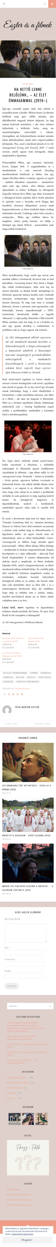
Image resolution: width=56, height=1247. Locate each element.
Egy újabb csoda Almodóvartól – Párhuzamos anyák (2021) (22, 1037)
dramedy (46, 673)
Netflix (31, 677)
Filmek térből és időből (17, 1082)
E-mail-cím (10, 959)
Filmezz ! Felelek (14, 1087)
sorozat (8, 682)
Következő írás (42, 724)
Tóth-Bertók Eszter (22, 688)
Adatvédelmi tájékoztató (22, 1234)
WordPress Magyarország (19, 1204)
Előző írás (11, 724)
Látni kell (28, 84)
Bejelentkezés (14, 1189)
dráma (34, 673)
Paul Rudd (45, 677)
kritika (20, 677)
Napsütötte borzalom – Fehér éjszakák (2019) (26, 835)
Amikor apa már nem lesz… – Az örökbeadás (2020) (22, 1061)
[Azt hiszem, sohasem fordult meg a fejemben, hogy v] (41, 1119)
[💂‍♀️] (15, 1119)
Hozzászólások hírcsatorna (20, 1199)
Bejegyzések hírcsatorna (18, 1194)
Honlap (8, 971)
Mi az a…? (11, 1098)
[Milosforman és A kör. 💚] (28, 1119)
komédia (8, 677)
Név (7, 947)
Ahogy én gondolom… (17, 1077)
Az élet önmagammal (15, 673)
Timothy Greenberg (28, 682)
